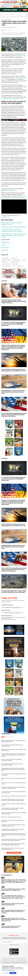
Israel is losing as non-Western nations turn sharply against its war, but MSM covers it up (13, 370)
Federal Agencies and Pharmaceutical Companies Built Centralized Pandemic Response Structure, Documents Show (13, 769)
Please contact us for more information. (8, 619)
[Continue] (25, 941)
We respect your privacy (14, 944)
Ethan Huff (8, 411)
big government (6, 32)
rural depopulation (12, 34)
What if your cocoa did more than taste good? (11, 817)
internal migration (16, 260)
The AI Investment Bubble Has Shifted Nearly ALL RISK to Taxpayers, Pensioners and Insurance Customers (13, 911)
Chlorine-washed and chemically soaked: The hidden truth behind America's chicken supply (12, 809)
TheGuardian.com (5, 242)
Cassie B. (8, 298)
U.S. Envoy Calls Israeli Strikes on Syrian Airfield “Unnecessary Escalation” (11, 760)
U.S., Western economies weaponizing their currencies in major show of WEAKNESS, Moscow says (13, 324)
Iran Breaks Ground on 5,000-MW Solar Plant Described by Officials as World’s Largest (13, 825)
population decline (6, 264)
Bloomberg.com (5, 247)
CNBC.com (3, 245)
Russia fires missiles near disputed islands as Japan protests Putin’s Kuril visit (12, 764)
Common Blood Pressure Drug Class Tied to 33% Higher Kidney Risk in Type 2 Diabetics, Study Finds (13, 840)
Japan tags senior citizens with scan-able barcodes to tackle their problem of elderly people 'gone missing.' (13, 235)
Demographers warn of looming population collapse (13, 227)
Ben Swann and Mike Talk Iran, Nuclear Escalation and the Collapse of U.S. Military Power (13, 889)
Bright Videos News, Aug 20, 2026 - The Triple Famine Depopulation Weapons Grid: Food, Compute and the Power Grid (14, 919)
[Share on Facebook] (5, 30)
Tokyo (17, 34)
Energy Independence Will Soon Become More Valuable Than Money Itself (12, 904)
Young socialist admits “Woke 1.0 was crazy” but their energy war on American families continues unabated (12, 800)
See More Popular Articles (14, 852)
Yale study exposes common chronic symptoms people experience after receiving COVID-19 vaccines (13, 301)
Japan (6, 33)
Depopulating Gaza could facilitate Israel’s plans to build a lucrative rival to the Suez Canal (13, 392)
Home (2, 19)
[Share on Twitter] (8, 30)
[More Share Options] (11, 30)
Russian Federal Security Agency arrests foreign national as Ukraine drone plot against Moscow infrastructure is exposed (13, 755)
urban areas (20, 34)
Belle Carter (8, 343)
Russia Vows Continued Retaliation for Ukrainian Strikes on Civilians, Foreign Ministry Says (13, 788)
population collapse (17, 33)
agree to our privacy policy (8, 970)
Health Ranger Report (6, 875)
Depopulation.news (10, 190)
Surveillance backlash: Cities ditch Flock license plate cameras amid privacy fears (12, 849)
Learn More (5, 972)
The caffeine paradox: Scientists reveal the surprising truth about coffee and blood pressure (12, 830)
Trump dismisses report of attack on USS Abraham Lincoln (13, 796)
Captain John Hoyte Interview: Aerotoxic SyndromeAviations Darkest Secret (11, 927)
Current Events (8, 19)
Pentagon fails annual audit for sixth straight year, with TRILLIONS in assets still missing (13, 591)
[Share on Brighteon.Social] (2, 30)
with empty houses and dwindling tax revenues (12, 98)
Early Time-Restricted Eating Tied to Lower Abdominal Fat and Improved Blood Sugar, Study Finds (12, 844)
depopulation (12, 32)
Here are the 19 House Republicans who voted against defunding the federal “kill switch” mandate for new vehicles (14, 415)
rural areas (6, 34)
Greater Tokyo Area (18, 32)
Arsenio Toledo (9, 27)
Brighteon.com (6, 217)
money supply (10, 33)
